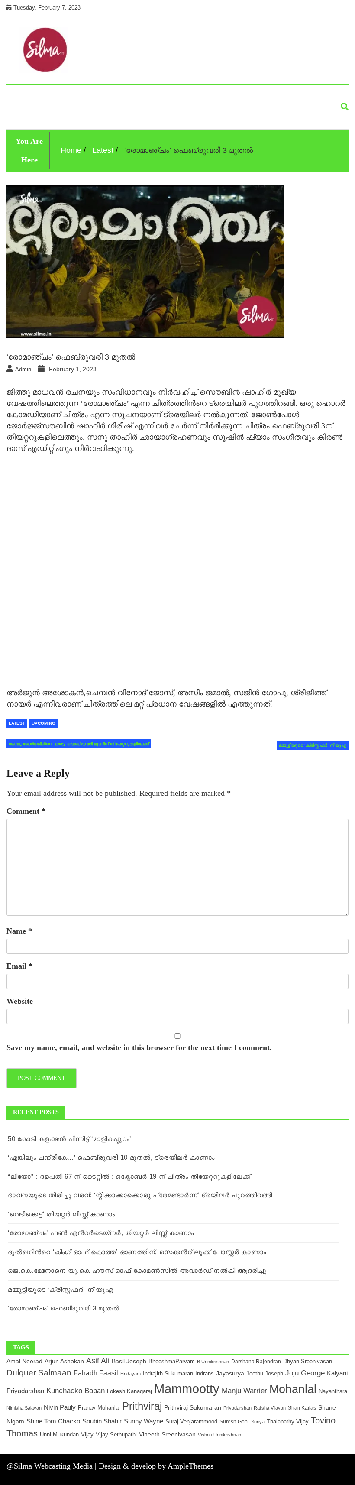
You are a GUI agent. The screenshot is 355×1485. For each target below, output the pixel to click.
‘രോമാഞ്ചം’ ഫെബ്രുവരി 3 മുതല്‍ (63, 1308)
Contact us (74, 115)
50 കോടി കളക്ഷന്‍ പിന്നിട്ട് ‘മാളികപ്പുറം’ (69, 1138)
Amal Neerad (24, 1361)
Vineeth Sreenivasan (167, 1434)
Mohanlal (292, 1389)
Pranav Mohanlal (99, 1407)
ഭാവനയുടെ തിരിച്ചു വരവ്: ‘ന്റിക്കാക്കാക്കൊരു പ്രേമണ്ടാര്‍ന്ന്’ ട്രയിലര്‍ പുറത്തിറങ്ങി (140, 1195)
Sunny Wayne (143, 1421)
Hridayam (130, 1373)
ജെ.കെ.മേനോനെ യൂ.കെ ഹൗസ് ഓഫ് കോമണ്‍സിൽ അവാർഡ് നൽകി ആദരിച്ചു (137, 1270)
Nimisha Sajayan (24, 1407)
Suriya (258, 1421)
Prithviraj (142, 1406)
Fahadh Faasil (96, 1373)
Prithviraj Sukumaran (192, 1407)
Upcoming (178, 95)
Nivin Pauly (60, 1407)
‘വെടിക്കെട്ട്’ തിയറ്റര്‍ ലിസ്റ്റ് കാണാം (61, 1214)
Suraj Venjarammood (191, 1421)
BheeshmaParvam (171, 1361)
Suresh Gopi (234, 1422)
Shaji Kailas (302, 1408)
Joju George (305, 1372)
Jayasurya (230, 1373)
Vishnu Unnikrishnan (219, 1434)
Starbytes (133, 95)
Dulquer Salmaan (38, 1372)
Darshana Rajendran (256, 1361)
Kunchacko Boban (75, 1390)
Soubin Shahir (102, 1421)
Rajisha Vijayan (270, 1407)
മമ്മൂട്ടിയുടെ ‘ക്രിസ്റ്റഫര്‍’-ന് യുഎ (60, 1289)
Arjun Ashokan (64, 1361)
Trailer (263, 95)
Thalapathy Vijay (288, 1421)
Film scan (222, 95)
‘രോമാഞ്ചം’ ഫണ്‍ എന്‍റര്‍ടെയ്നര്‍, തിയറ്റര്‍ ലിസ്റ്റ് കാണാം (101, 1232)
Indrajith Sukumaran (168, 1373)
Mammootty (186, 1388)
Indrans (204, 1373)
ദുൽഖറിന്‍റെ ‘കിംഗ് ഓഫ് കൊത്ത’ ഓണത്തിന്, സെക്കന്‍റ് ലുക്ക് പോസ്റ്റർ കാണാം (137, 1251)
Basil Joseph (129, 1361)
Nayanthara (333, 1391)
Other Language (75, 95)
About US (28, 115)
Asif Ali (98, 1360)
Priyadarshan (237, 1407)
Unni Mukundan (59, 1435)
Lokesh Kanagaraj (129, 1391)
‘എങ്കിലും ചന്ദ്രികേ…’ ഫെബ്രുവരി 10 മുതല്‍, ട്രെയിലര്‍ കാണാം (111, 1157)
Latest (24, 95)
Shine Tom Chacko (53, 1421)
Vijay (87, 1434)
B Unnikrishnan (213, 1361)
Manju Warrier (244, 1390)
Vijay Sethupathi (116, 1434)
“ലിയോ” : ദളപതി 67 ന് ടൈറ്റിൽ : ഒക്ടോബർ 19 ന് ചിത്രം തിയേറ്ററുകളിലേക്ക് (129, 1176)
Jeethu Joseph (264, 1373)
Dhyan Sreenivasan (307, 1361)
